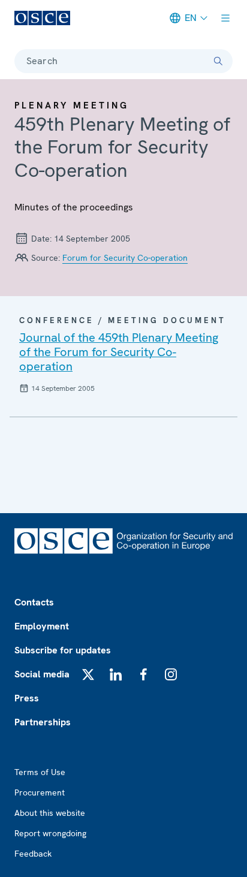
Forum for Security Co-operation (125, 257)
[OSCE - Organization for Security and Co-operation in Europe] (42, 18)
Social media (42, 674)
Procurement (39, 792)
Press (26, 698)
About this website (49, 812)
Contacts (34, 602)
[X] (88, 674)
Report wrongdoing (50, 833)
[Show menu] (225, 18)
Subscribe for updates (62, 650)
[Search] (218, 61)
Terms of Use (39, 772)
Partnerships (42, 722)
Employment (41, 626)
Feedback (33, 853)
